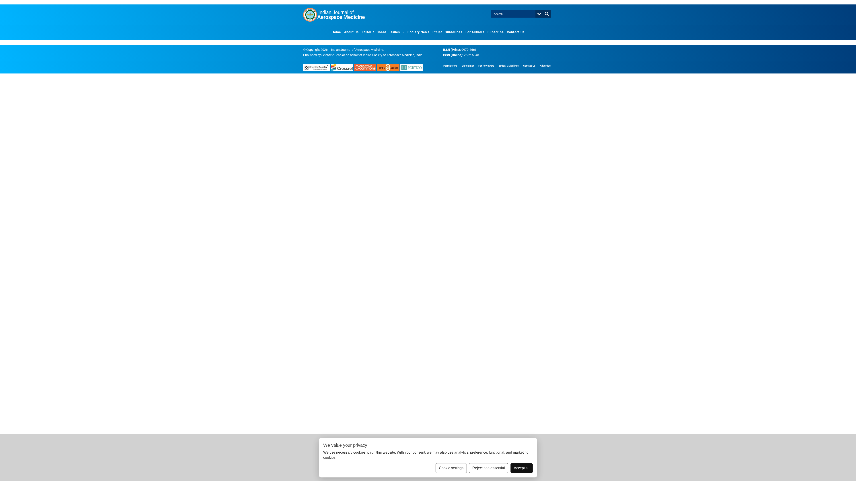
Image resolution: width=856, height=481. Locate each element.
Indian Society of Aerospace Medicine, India (392, 55)
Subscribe (496, 32)
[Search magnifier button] (547, 14)
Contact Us (516, 32)
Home (336, 32)
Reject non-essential (488, 468)
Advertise (545, 65)
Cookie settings (451, 468)
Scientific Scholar (333, 55)
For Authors (474, 32)
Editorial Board (374, 32)
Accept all (521, 468)
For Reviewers (486, 65)
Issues (394, 32)
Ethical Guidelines (447, 32)
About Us (351, 32)
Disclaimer (468, 65)
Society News (418, 32)
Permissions (450, 65)
